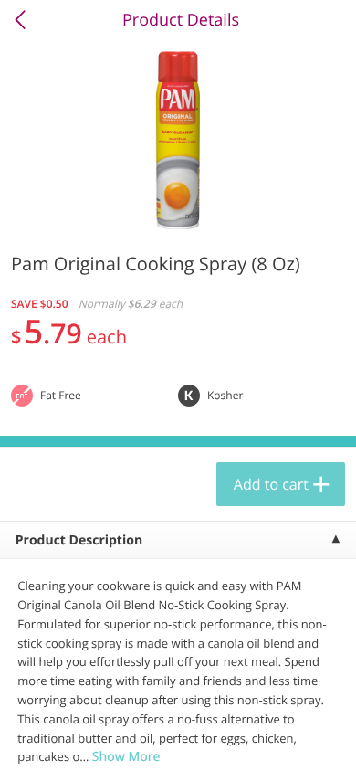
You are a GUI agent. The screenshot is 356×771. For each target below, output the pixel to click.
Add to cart (271, 484)
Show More (126, 757)
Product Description (79, 540)
